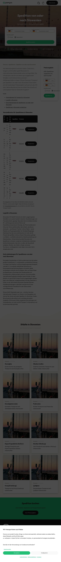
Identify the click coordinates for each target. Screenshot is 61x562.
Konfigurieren (44, 552)
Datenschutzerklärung (32, 556)
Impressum (39, 556)
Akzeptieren (16, 552)
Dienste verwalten (7, 549)
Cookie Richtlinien (23, 556)
